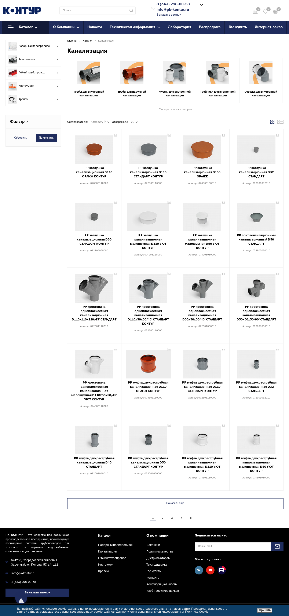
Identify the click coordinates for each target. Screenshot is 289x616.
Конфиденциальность (161, 584)
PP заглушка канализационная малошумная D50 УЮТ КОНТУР (202, 242)
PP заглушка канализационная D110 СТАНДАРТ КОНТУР (148, 172)
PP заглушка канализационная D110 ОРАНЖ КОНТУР (94, 172)
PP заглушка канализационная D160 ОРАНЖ (202, 172)
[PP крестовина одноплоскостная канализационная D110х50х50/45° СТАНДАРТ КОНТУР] (148, 287)
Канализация (26, 59)
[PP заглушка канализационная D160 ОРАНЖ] (202, 148)
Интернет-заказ (269, 27)
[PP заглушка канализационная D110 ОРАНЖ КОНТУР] (94, 148)
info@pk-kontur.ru (23, 573)
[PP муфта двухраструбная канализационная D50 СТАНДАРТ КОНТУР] (148, 438)
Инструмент (26, 86)
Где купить (238, 27)
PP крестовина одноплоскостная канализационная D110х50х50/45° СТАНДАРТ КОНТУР (148, 315)
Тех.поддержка (156, 564)
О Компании (63, 27)
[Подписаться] (277, 546)
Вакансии (153, 545)
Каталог (26, 27)
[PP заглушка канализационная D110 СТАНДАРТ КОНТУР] (148, 148)
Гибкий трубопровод (31, 73)
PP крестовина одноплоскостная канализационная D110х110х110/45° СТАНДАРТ (94, 313)
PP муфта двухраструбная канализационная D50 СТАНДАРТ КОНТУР (148, 462)
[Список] (280, 123)
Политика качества (159, 551)
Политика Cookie (196, 612)
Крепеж (23, 99)
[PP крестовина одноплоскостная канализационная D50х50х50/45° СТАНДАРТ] (202, 287)
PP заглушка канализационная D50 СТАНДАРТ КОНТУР (94, 239)
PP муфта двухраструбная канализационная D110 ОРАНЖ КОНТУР (148, 387)
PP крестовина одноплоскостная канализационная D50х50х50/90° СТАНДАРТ (256, 313)
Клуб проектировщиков (162, 591)
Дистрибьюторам (158, 558)
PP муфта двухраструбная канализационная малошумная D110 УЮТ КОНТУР (202, 465)
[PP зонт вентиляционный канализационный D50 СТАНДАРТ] (256, 215)
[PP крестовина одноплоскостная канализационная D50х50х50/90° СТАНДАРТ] (256, 287)
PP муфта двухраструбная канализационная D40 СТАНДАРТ (94, 462)
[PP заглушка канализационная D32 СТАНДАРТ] (256, 148)
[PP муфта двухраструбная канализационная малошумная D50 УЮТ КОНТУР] (256, 438)
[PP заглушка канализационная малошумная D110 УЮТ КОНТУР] (148, 215)
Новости (94, 27)
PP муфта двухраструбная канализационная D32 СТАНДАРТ (256, 387)
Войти (217, 7)
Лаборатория (179, 27)
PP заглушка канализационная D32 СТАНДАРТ (256, 172)
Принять (265, 610)
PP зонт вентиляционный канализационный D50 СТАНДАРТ (256, 239)
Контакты (153, 578)
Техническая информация (132, 27)
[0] (275, 12)
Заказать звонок (169, 15)
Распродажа (210, 27)
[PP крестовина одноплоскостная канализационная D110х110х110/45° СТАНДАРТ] (94, 287)
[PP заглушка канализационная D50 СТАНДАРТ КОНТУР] (94, 215)
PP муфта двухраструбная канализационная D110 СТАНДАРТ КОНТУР (202, 387)
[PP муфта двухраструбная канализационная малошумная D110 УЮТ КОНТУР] (202, 438)
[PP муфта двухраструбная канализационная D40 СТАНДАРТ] (94, 438)
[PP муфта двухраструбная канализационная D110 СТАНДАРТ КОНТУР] (202, 362)
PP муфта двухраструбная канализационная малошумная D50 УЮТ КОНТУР (256, 465)
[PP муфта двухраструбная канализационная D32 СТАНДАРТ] (256, 362)
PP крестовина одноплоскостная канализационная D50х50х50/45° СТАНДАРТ (202, 313)
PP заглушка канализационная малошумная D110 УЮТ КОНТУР (148, 242)
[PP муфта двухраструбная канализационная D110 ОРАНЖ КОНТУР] (148, 362)
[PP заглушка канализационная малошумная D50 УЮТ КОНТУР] (202, 215)
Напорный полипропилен (34, 46)
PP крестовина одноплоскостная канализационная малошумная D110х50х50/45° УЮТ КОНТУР (94, 391)
